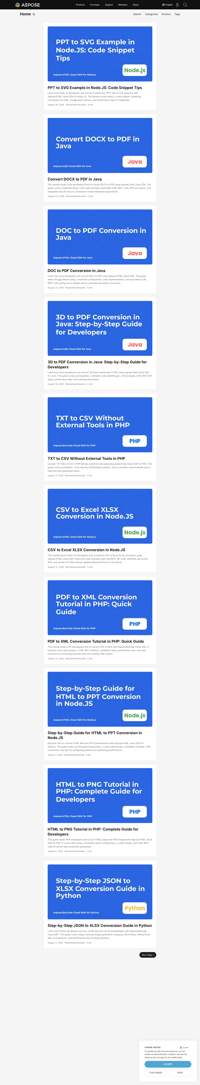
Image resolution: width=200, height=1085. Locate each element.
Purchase (95, 4)
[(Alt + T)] (34, 14)
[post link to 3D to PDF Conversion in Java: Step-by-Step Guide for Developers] (100, 343)
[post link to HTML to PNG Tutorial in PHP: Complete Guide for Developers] (100, 810)
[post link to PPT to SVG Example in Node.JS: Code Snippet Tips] (100, 66)
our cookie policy (175, 1057)
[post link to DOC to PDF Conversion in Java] (100, 249)
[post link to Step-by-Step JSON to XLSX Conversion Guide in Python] (100, 904)
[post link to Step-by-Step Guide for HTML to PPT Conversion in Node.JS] (100, 714)
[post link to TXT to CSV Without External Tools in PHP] (100, 437)
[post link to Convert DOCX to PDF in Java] (100, 158)
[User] (177, 4)
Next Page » (148, 955)
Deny (180, 1073)
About (136, 4)
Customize (155, 1073)
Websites (122, 4)
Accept (168, 1064)
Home (25, 14)
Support (109, 4)
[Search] (185, 4)
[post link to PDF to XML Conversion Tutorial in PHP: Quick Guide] (100, 620)
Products (80, 4)
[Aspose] (27, 5)
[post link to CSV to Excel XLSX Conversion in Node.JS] (100, 528)
